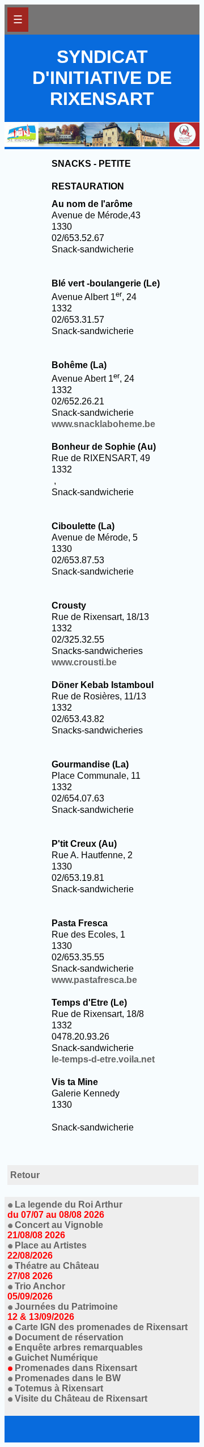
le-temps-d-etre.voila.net (103, 1059)
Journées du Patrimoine (62, 1312)
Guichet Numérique (56, 1357)
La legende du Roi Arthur (64, 1210)
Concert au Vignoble (55, 1230)
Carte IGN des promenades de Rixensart (101, 1327)
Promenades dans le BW (68, 1378)
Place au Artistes (47, 1250)
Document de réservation (69, 1337)
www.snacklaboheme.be (103, 424)
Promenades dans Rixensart (76, 1368)
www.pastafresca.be (94, 980)
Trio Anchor (36, 1291)
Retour (25, 1175)
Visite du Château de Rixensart (81, 1398)
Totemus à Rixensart (59, 1388)
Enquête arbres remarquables (79, 1347)
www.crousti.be (84, 662)
